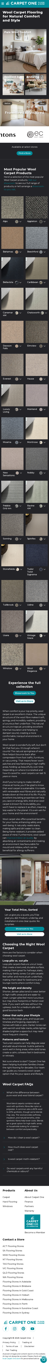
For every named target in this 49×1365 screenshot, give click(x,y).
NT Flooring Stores (12, 1259)
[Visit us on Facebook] (6, 1329)
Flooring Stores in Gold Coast (18, 1290)
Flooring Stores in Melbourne (18, 1299)
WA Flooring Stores (13, 1277)
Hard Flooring (10, 1202)
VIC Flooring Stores (13, 1268)
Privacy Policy (9, 1342)
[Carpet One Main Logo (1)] (24, 1322)
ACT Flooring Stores (13, 1246)
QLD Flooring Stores (13, 1273)
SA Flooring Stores (12, 1250)
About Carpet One (34, 1197)
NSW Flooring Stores (14, 1255)
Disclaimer (29, 1346)
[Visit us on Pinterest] (23, 1329)
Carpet (6, 1197)
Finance (29, 1202)
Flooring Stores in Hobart (16, 1295)
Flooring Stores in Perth (15, 1304)
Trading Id (27, 1342)
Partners (29, 1206)
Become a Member (35, 1232)
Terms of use (12, 1346)
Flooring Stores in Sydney (16, 1313)
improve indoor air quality (20, 838)
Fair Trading (11, 1350)
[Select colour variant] (20, 221)
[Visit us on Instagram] (14, 1329)
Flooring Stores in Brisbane (17, 1286)
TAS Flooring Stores (13, 1264)
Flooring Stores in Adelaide (17, 1281)
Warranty (29, 1211)
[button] (2, 3)
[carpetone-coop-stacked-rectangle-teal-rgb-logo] (36, 1221)
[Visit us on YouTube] (32, 1329)
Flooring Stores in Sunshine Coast (20, 1308)
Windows (8, 1206)
